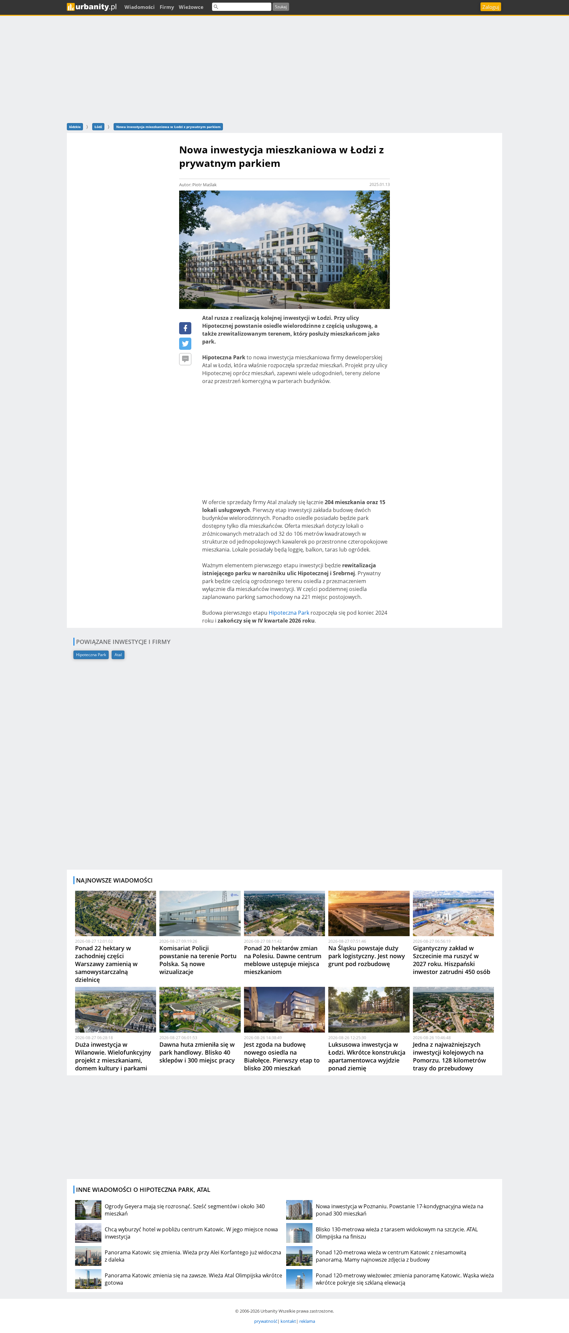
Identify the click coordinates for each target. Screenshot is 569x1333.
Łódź (98, 126)
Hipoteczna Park (289, 612)
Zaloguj (490, 7)
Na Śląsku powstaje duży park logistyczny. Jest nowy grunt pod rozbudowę (366, 956)
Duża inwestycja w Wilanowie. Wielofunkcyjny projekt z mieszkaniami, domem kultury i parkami (113, 1056)
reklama (307, 1321)
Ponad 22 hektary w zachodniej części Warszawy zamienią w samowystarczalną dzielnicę (106, 964)
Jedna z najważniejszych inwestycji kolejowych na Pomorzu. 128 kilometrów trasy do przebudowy (449, 1056)
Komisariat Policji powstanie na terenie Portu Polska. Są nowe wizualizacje (197, 960)
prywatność (265, 1321)
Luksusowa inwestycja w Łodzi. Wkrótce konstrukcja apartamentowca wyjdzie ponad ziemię (366, 1056)
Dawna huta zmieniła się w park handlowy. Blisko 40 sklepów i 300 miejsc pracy (197, 1052)
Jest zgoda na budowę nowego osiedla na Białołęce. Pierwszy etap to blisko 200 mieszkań (282, 1056)
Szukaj (281, 7)
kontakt (288, 1321)
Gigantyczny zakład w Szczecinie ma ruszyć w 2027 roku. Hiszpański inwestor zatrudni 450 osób (451, 960)
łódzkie (75, 126)
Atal (118, 654)
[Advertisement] (284, 68)
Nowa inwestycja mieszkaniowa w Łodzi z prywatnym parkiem (168, 126)
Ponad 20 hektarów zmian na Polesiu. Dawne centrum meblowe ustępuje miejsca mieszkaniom (282, 960)
